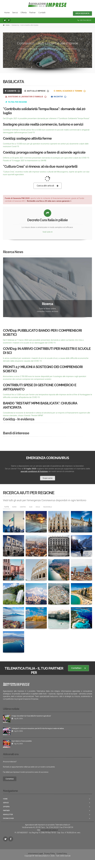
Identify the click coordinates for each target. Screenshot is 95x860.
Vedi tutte (47, 232)
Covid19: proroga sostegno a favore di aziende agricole (44, 152)
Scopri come (47, 478)
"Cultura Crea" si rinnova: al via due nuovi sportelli (40, 166)
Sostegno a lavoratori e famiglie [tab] (26, 97)
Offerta (24, 12)
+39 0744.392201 (85, 20)
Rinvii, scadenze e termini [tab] (69, 91)
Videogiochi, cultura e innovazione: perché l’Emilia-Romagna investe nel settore (38, 728)
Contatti (41, 12)
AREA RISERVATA (82, 13)
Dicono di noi (8, 818)
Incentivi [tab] (58, 97)
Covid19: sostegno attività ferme (27, 138)
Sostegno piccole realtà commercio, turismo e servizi (43, 124)
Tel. (52, 827)
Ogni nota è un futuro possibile (22, 741)
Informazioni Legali (35, 854)
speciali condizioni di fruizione (34, 471)
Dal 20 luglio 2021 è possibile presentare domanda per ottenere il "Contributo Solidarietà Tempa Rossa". (46, 118)
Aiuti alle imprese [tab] (36, 91)
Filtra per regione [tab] (17, 102)
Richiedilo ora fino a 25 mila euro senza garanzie (48, 201)
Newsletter (8, 814)
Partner (32, 12)
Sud (30, 507)
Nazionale (47, 507)
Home (7, 12)
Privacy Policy (49, 854)
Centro (23, 507)
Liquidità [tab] (12, 91)
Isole (38, 507)
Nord (14, 507)
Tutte (6, 507)
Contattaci (76, 668)
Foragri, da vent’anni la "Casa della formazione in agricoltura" (31, 716)
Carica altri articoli (45, 185)
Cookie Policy (61, 854)
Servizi (15, 12)
